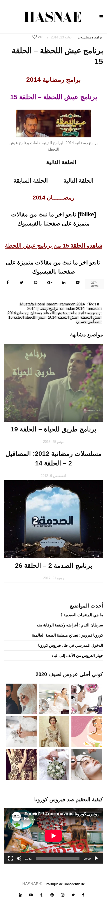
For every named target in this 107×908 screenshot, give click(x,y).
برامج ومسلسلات (89, 37)
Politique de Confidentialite (65, 884)
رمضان (36, 313)
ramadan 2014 (72, 308)
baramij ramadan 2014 (66, 304)
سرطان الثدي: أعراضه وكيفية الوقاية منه (70, 625)
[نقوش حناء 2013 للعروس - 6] (21, 764)
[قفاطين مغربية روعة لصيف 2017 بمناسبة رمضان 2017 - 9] (54, 731)
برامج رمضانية (90, 313)
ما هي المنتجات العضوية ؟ (82, 615)
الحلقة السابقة (31, 180)
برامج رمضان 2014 (42, 308)
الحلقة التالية (61, 162)
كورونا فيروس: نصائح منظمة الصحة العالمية (67, 635)
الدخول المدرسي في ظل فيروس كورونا (70, 645)
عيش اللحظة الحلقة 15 (27, 317)
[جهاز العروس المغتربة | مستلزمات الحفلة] (21, 731)
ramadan (94, 308)
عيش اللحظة (91, 317)
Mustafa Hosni (32, 304)
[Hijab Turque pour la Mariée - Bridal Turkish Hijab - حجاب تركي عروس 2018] (21, 698)
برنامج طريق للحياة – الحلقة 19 (53, 429)
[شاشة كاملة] (10, 858)
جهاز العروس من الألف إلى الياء (77, 655)
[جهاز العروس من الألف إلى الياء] (87, 698)
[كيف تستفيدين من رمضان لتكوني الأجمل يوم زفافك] (87, 731)
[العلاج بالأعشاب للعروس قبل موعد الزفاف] (87, 764)
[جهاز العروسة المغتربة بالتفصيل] (54, 698)
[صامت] (19, 858)
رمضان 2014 (18, 313)
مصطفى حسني (89, 322)
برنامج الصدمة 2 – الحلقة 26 (53, 565)
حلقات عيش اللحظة (60, 313)
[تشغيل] (96, 858)
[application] (53, 836)
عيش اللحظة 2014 (63, 317)
